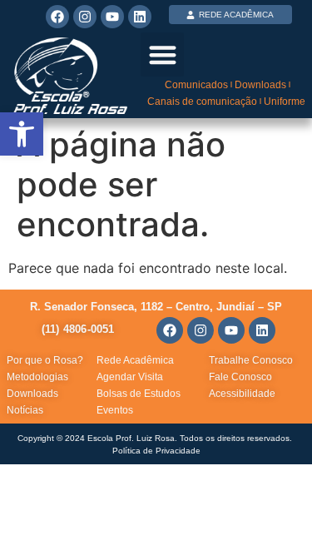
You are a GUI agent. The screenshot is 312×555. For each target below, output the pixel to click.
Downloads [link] (260, 85)
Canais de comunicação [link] (202, 101)
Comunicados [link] (196, 85)
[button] (163, 54)
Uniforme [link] (284, 101)
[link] (21, 134)
